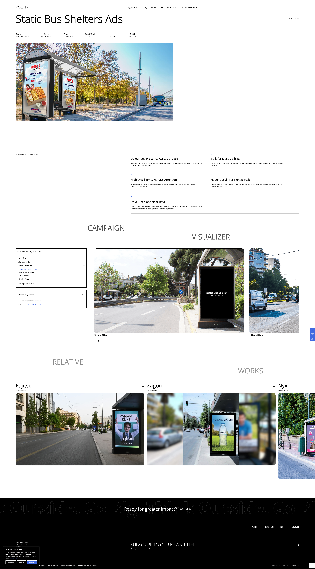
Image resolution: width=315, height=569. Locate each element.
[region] (21, 556)
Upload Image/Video (26, 295)
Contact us (185, 509)
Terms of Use (286, 565)
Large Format (132, 7)
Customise (11, 562)
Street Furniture (168, 7)
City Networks (150, 7)
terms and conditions (146, 549)
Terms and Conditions (34, 304)
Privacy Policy (276, 565)
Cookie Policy (13, 558)
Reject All (21, 562)
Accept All (32, 562)
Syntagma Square (189, 7)
